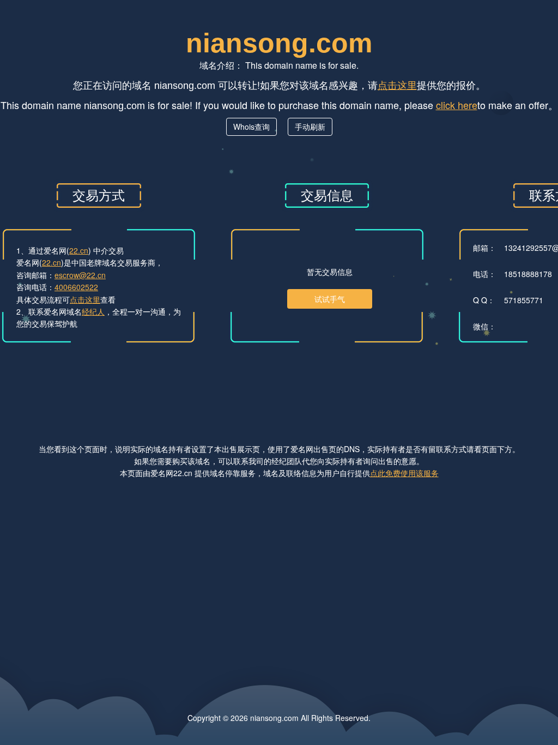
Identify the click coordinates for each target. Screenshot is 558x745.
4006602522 (76, 286)
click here (456, 105)
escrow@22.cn (80, 274)
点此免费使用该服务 (404, 472)
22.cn (78, 250)
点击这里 (397, 84)
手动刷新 (310, 126)
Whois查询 (251, 126)
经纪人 (93, 311)
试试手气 (329, 298)
